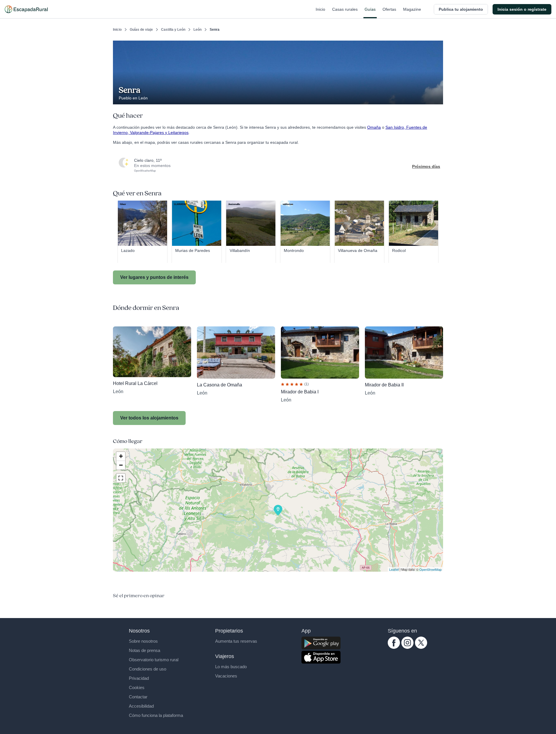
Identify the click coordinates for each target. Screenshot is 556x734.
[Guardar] (437, 45)
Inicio (320, 9)
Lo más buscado (231, 666)
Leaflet (394, 569)
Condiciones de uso (147, 668)
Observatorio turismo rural (153, 659)
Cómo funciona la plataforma (156, 715)
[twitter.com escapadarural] (421, 647)
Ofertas (389, 9)
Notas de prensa (144, 650)
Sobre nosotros (143, 641)
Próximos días (426, 166)
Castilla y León (173, 30)
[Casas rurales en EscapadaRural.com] (26, 9)
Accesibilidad (141, 706)
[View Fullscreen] (120, 478)
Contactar (138, 696)
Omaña (374, 127)
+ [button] (121, 456)
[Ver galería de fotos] (437, 97)
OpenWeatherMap (145, 170)
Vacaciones (226, 675)
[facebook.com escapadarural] (394, 647)
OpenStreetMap (430, 569)
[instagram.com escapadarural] (407, 647)
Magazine (412, 9)
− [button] (121, 465)
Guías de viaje (141, 30)
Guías (370, 9)
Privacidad (139, 678)
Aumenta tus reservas (236, 641)
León (197, 30)
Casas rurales (345, 9)
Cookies (137, 687)
